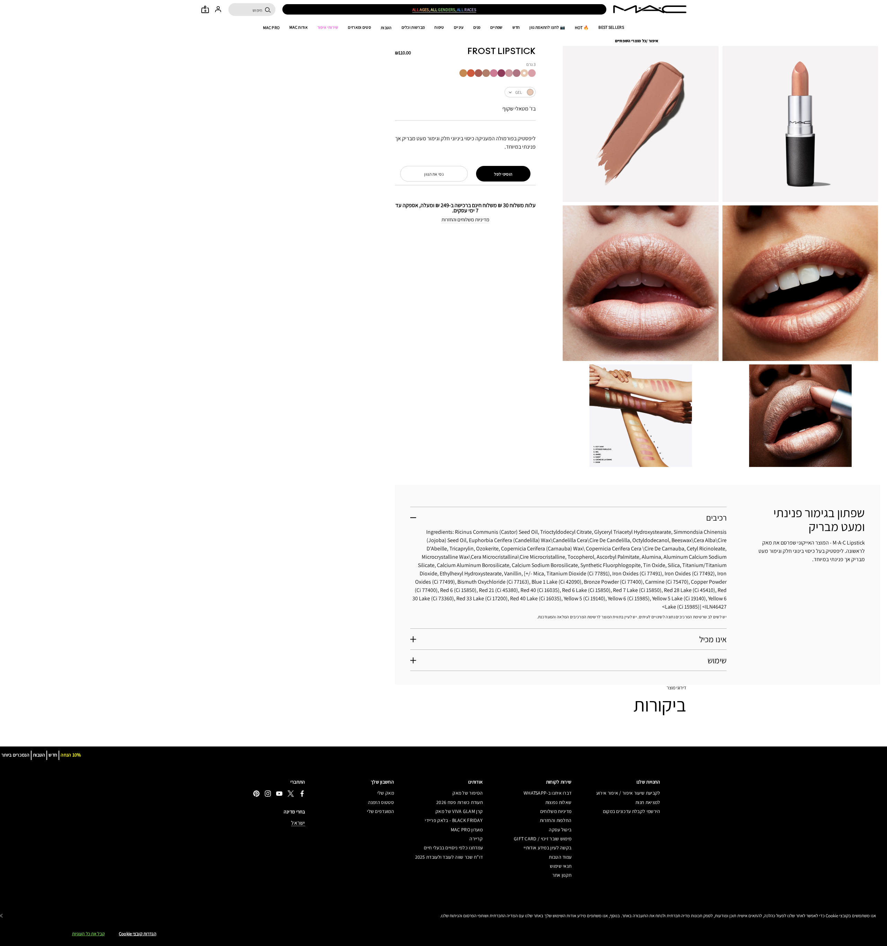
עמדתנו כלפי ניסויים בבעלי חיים (453, 847)
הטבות (386, 27)
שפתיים (496, 27)
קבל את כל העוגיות (88, 934)
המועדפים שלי (380, 811)
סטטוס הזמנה (381, 802)
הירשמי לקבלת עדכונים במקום (631, 811)
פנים (477, 27)
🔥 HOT (582, 27)
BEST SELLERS (611, 27)
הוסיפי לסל (503, 174)
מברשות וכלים (413, 27)
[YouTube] (279, 793)
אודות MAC (298, 27)
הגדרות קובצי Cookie (137, 934)
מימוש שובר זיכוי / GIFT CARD (542, 838)
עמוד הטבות (560, 857)
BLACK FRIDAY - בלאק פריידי (454, 820)
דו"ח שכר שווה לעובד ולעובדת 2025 (449, 857)
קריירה (476, 838)
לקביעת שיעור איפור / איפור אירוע (628, 793)
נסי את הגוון (434, 174)
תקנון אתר (561, 875)
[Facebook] (302, 793)
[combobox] (465, 92)
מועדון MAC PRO (467, 829)
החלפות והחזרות (555, 820)
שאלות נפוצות (558, 802)
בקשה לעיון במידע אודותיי (547, 847)
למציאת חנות (647, 802)
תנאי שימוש (560, 866)
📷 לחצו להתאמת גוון (547, 27)
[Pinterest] (256, 793)
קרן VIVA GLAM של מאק (459, 811)
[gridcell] (532, 73)
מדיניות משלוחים (555, 811)
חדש (516, 27)
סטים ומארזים (359, 27)
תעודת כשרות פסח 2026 (459, 802)
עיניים (459, 27)
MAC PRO (271, 27)
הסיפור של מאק (468, 793)
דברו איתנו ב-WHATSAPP (547, 793)
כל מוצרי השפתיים (631, 40)
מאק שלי (385, 793)
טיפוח (439, 27)
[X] (291, 793)
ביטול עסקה (560, 829)
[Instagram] (268, 793)
